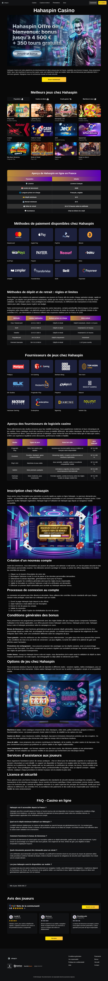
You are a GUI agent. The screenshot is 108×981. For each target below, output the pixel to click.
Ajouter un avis (90, 907)
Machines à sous (88, 99)
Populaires (17, 99)
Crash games (64, 99)
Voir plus (54, 938)
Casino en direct (41, 99)
